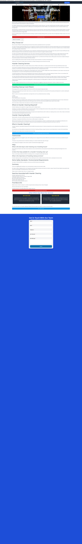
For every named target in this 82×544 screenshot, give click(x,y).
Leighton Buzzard (32, 188)
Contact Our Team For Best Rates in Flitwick (41, 133)
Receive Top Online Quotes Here (41, 190)
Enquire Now (41, 211)
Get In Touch (67, 2)
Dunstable (21, 188)
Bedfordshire (26, 188)
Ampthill (13, 188)
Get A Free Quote (41, 208)
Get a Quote (41, 17)
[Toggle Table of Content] (22, 40)
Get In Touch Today (41, 37)
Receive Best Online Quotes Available (41, 84)
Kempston (17, 188)
